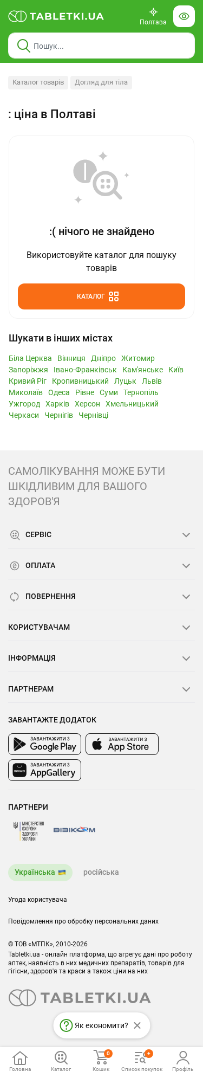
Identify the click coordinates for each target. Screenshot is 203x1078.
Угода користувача (37, 899)
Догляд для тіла (101, 82)
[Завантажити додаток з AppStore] (122, 744)
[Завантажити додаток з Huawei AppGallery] (44, 770)
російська (101, 872)
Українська (35, 872)
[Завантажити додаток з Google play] (44, 744)
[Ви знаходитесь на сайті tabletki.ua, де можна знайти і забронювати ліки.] (56, 16)
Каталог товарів (38, 82)
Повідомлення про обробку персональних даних (83, 921)
